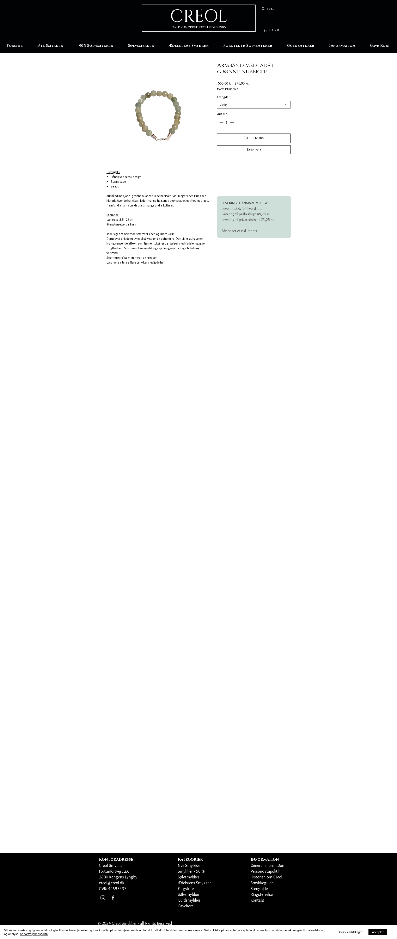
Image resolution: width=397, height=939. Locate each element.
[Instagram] (103, 898)
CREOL (198, 16)
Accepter (378, 932)
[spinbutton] (226, 122)
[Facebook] (113, 898)
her (162, 262)
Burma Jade (118, 182)
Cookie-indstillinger (350, 932)
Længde (224, 97)
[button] (272, 30)
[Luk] (392, 932)
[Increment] (232, 122)
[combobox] (254, 105)
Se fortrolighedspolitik (34, 934)
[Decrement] (221, 122)
